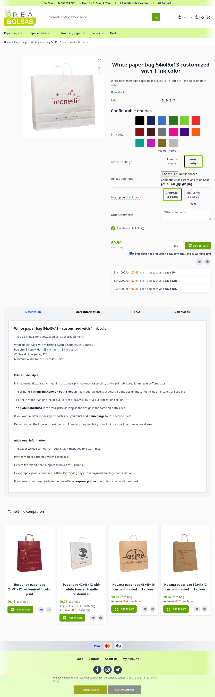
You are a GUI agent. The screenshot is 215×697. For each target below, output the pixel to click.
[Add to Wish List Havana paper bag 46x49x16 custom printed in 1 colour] (145, 609)
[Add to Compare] (207, 261)
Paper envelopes (39, 33)
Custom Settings (124, 689)
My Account (131, 659)
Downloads (182, 312)
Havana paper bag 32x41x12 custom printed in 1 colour (185, 586)
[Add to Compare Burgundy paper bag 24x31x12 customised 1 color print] (49, 610)
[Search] (156, 17)
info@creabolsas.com (136, 3)
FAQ (137, 312)
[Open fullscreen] (99, 61)
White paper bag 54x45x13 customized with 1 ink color (62, 42)
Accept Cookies (90, 689)
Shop (79, 659)
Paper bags (11, 33)
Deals (113, 33)
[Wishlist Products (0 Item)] (202, 17)
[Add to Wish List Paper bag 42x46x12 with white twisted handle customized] (93, 618)
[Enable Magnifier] (99, 69)
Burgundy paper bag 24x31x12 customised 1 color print (29, 589)
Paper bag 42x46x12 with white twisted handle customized (81, 589)
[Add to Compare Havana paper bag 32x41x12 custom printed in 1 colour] (204, 609)
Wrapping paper (71, 33)
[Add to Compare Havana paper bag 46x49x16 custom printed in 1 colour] (153, 609)
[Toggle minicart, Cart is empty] (208, 17)
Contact (166, 3)
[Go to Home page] (20, 17)
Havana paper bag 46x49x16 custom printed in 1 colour (133, 586)
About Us (111, 659)
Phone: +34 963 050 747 (61, 3)
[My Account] (196, 17)
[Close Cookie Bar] (212, 678)
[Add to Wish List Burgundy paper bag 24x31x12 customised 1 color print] (41, 610)
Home (7, 42)
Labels (96, 33)
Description (33, 312)
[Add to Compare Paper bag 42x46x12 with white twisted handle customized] (101, 618)
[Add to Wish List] (199, 261)
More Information (87, 312)
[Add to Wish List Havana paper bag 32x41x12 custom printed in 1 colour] (197, 609)
